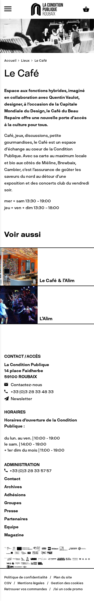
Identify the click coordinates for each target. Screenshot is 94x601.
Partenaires (16, 519)
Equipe (11, 527)
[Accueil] (47, 9)
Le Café (41, 60)
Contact (12, 478)
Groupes (12, 502)
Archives (13, 486)
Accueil (10, 60)
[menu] (8, 9)
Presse (11, 510)
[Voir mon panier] (86, 9)
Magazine (14, 535)
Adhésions (15, 494)
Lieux (25, 60)
